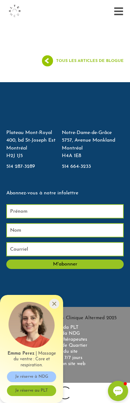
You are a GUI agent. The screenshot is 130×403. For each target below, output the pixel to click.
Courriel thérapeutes (65, 339)
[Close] (54, 304)
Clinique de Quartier (65, 345)
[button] (118, 391)
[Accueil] (14, 11)
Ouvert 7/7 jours (65, 358)
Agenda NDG (65, 333)
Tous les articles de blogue (90, 61)
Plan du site (65, 351)
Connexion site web (65, 364)
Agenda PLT (65, 327)
